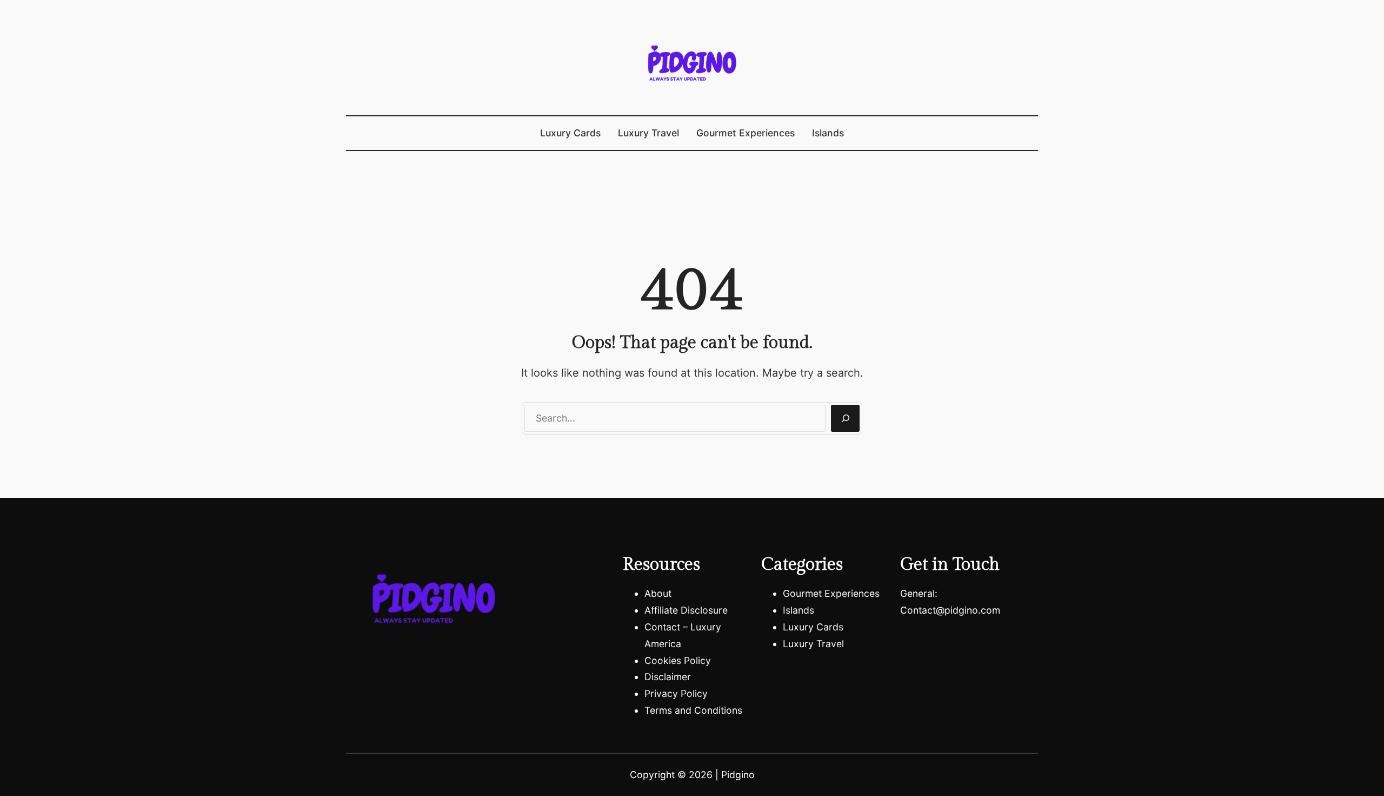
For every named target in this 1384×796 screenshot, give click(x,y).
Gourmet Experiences (831, 593)
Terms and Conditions (693, 710)
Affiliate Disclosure (686, 610)
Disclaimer (667, 676)
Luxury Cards (813, 627)
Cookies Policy (677, 660)
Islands (798, 610)
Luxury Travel (813, 643)
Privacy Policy (676, 693)
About (657, 593)
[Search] (845, 418)
